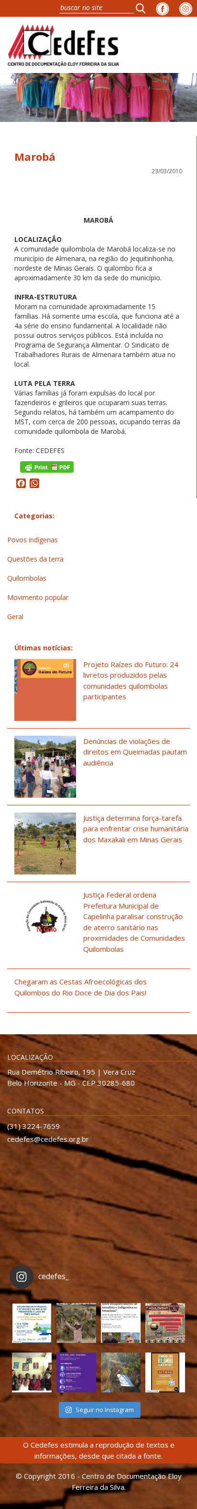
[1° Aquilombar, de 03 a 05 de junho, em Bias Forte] (165, 1323)
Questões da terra (35, 558)
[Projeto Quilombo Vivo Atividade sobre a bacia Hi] (121, 1372)
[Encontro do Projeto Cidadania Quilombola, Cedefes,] (32, 1372)
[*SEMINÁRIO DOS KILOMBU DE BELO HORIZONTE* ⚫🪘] (165, 1372)
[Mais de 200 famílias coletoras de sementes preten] (76, 1323)
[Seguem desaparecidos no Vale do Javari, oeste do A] (121, 1323)
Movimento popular (37, 597)
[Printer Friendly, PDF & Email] (47, 466)
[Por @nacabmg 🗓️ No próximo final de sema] (32, 1323)
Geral (15, 616)
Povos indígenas (32, 539)
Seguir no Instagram (105, 1409)
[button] (143, 8)
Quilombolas (26, 578)
